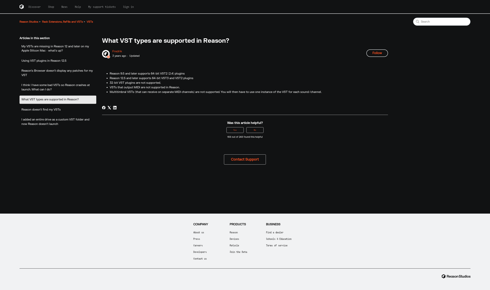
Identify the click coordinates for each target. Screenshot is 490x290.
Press (196, 239)
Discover (35, 7)
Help (78, 7)
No (255, 130)
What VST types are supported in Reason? (50, 99)
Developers (200, 252)
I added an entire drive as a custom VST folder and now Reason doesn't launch (55, 122)
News (64, 7)
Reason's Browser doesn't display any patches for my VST (57, 73)
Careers (198, 245)
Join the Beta (238, 252)
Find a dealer (274, 232)
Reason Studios (29, 21)
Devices (234, 239)
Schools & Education (279, 239)
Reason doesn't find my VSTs (41, 109)
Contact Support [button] (245, 159)
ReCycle (234, 245)
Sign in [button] (128, 7)
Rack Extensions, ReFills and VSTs (62, 21)
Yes (235, 130)
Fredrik (117, 51)
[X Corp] (109, 107)
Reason (234, 232)
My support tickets (102, 7)
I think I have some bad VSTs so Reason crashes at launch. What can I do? (55, 87)
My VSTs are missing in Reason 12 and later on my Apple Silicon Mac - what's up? (55, 49)
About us (198, 232)
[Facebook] (103, 107)
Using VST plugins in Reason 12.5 (43, 61)
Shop (51, 7)
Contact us (200, 258)
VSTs (90, 21)
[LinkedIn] (115, 107)
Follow (377, 53)
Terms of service (276, 245)
